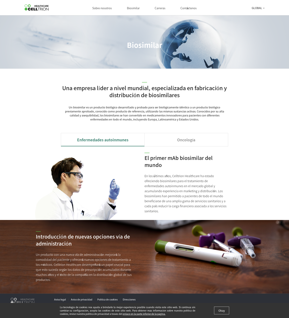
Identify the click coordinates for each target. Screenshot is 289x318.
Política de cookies (107, 299)
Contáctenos (188, 8)
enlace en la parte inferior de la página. (144, 313)
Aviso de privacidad (81, 299)
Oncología (186, 140)
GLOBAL (257, 8)
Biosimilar (133, 8)
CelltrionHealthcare (37, 7)
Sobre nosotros (102, 8)
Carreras (160, 8)
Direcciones (129, 299)
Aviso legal (60, 299)
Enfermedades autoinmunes (102, 140)
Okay (221, 310)
